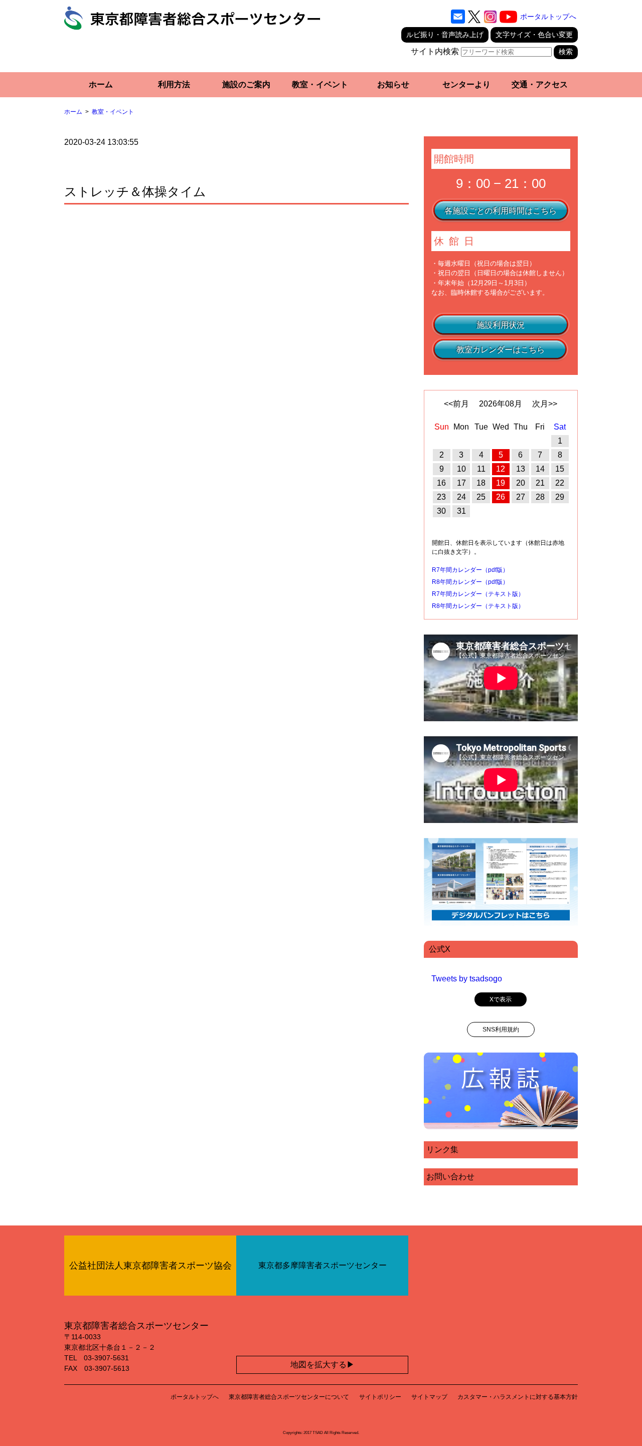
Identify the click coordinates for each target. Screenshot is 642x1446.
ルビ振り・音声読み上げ (445, 35)
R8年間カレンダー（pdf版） (470, 581)
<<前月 (456, 403)
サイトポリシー (380, 1396)
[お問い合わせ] (458, 17)
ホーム (101, 84)
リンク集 (442, 1149)
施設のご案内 (246, 84)
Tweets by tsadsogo (466, 978)
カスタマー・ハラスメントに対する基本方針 (517, 1396)
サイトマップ (429, 1396)
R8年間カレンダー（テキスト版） (478, 605)
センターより (466, 84)
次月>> (544, 403)
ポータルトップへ (548, 17)
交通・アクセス (540, 84)
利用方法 (174, 84)
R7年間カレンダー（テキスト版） (478, 593)
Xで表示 (501, 999)
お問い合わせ (450, 1176)
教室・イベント (320, 84)
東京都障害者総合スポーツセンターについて (289, 1396)
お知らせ (393, 84)
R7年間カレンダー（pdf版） (470, 569)
